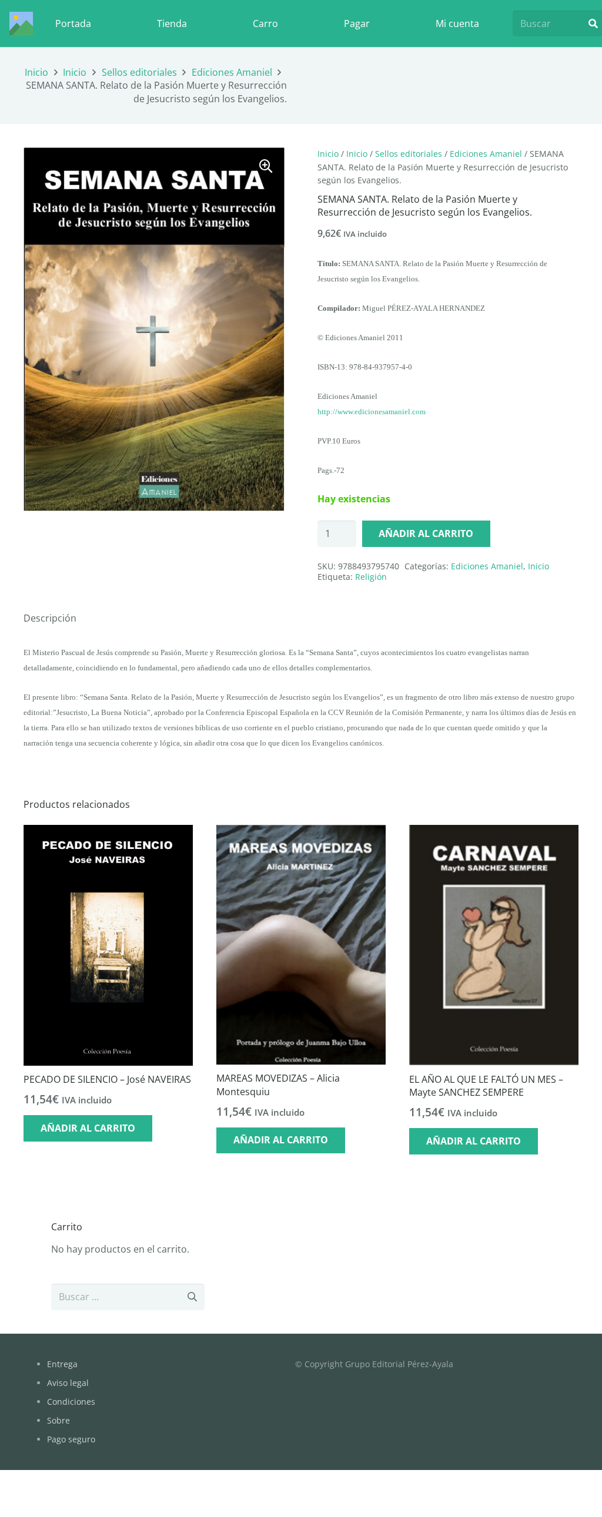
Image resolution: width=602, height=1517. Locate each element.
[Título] (21, 23)
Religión (371, 576)
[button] (266, 166)
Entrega (62, 1364)
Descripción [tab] (50, 618)
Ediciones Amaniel (232, 72)
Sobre (58, 1420)
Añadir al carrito (426, 533)
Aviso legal (68, 1382)
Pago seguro (71, 1439)
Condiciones (71, 1401)
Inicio (36, 72)
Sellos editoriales (139, 72)
